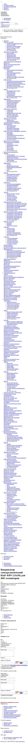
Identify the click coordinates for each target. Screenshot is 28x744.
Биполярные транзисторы (14, 100)
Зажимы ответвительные (13, 462)
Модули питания (8, 280)
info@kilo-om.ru (5, 26)
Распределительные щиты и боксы (13, 426)
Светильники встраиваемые (11, 335)
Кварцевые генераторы (13, 129)
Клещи (8, 510)
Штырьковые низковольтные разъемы (17, 159)
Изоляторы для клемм (12, 175)
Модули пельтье (8, 245)
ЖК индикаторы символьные (14, 323)
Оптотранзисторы (11, 104)
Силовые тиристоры (12, 114)
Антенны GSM (11, 230)
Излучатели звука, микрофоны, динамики (15, 131)
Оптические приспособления (11, 523)
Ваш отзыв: (4, 649)
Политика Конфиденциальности (12, 714)
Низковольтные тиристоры (14, 113)
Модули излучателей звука (11, 291)
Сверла (6, 526)
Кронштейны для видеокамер (11, 417)
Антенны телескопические (14, 234)
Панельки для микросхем (10, 421)
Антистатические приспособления (13, 527)
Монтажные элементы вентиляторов (16, 209)
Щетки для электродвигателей (12, 64)
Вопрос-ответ (7, 617)
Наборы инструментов (10, 519)
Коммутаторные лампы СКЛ (14, 312)
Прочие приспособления (10, 530)
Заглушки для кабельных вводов (12, 403)
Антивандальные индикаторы (12, 328)
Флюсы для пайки (11, 456)
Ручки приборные (8, 427)
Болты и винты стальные (13, 446)
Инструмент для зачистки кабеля (15, 503)
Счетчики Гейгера (11, 239)
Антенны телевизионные (13, 232)
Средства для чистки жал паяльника (16, 458)
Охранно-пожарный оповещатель (16, 138)
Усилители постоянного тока (11, 359)
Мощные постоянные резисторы (15, 77)
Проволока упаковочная (10, 547)
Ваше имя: (3, 646)
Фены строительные (12, 517)
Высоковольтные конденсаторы (15, 86)
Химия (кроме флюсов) (10, 469)
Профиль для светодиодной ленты (13, 332)
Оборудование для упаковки (11, 544)
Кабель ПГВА (10, 367)
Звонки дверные (8, 533)
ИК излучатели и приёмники (11, 141)
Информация (4, 703)
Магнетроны (10, 148)
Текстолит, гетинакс (9, 470)
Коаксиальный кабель (12, 369)
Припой (9, 455)
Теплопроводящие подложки (14, 437)
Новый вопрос (4, 675)
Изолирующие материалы (11, 433)
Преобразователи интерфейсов (12, 296)
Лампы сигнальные (9, 330)
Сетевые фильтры (8, 246)
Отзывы (6, 616)
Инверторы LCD (11, 54)
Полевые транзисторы (13, 102)
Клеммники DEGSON (13, 185)
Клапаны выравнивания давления (13, 413)
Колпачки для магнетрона (14, 46)
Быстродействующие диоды (14, 96)
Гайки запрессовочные (13, 449)
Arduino (6, 274)
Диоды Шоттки (11, 92)
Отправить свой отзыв (6, 668)
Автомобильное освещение (11, 327)
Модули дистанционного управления (14, 277)
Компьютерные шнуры (13, 384)
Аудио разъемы (11, 154)
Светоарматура (8, 338)
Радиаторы (6, 424)
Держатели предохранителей (11, 401)
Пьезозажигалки (8, 534)
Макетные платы (8, 419)
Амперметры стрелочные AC (14, 213)
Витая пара (10, 363)
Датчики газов (11, 195)
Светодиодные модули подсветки (13, 341)
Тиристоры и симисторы (10, 109)
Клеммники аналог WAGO (14, 188)
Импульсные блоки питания (11, 355)
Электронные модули (9, 273)
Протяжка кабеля (8, 528)
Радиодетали (7, 67)
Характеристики (8, 614)
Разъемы (6, 153)
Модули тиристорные (12, 116)
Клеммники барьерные (13, 189)
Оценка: (3, 657)
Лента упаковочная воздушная (12, 542)
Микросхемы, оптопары (10, 118)
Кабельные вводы (8, 409)
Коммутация (7, 163)
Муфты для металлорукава (14, 464)
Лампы (5, 310)
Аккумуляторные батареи (10, 348)
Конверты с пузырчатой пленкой (12, 540)
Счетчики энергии (12, 243)
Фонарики (6, 342)
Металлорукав (10, 463)
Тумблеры (9, 168)
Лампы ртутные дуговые (13, 317)
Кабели (6, 362)
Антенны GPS (10, 228)
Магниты (9, 223)
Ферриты (9, 224)
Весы (8, 485)
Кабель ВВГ (10, 366)
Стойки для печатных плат (11, 428)
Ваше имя (3, 676)
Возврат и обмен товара (10, 706)
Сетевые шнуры (11, 387)
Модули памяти (8, 293)
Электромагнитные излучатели (15, 135)
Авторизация (7, 18)
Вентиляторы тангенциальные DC (16, 206)
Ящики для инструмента (10, 551)
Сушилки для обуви (9, 535)
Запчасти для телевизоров (11, 52)
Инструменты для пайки (10, 492)
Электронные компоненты (11, 152)
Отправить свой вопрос (6, 695)
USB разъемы (10, 160)
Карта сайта (7, 724)
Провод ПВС (10, 378)
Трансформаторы (11, 125)
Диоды (5, 89)
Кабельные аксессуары (10, 459)
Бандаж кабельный (12, 460)
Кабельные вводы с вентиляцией (12, 410)
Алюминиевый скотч (9, 480)
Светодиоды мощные (12, 307)
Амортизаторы (8, 395)
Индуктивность (11, 127)
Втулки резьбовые (11, 448)
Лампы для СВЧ (11, 49)
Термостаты (7, 260)
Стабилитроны (11, 95)
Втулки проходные (9, 399)
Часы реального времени (10, 298)
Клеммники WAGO (12, 186)
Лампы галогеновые (12, 313)
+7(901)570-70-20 (8, 730)
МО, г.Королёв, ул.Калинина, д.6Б (13, 737)
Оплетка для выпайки (13, 453)
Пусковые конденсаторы (13, 85)
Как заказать (7, 557)
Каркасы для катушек (9, 412)
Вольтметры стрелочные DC (14, 217)
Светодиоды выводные (13, 306)
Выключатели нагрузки (10, 267)
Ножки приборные (9, 420)
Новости (6, 8)
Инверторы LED (11, 56)
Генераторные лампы (12, 145)
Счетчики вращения (12, 238)
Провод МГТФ (11, 374)
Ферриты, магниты (9, 221)
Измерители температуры (14, 490)
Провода (6, 371)
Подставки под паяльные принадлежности (13, 500)
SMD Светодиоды (11, 302)
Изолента (9, 434)
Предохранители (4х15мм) (14, 253)
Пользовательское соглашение (12, 716)
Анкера (9, 444)
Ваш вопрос (4, 682)
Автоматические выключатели (12, 266)
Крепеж (6, 442)
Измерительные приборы (10, 483)
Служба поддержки (6, 720)
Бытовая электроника (9, 531)
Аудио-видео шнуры (12, 382)
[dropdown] (1, 1)
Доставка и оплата (9, 5)
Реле (8, 170)
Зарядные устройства (9, 353)
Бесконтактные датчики (13, 193)
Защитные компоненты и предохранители (15, 248)
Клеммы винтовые (12, 177)
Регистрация (7, 19)
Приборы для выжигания (13, 516)
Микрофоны (10, 134)
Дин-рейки (7, 402)
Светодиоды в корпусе (13, 305)
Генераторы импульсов (10, 281)
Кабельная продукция (9, 360)
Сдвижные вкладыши (12, 466)
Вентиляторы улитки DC (13, 207)
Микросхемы (10, 120)
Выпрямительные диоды (13, 91)
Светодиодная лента (9, 339)
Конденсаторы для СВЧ (13, 47)
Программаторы (8, 521)
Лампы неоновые (11, 316)
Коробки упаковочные (10, 541)
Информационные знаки (10, 407)
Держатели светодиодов (13, 303)
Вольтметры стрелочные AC (14, 216)
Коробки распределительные (11, 414)
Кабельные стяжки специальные (12, 476)
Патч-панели (7, 423)
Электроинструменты (9, 513)
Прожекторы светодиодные (11, 331)
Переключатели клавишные (14, 167)
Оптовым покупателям (10, 6)
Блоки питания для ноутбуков (12, 350)
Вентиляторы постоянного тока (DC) (17, 205)
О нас (5, 4)
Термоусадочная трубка (13, 439)
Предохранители (8, 249)
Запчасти (6, 40)
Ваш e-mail (3, 679)
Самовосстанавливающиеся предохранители (11, 271)
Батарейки (6, 349)
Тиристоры (10, 111)
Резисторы (6, 68)
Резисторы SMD (11, 74)
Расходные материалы (9, 431)
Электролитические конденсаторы (16, 81)
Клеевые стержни (8, 477)
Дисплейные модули (9, 282)
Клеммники (7, 182)
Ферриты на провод (12, 225)
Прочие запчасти (8, 65)
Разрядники (7, 268)
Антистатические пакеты (10, 538)
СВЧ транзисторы (11, 106)
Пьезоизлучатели (11, 136)
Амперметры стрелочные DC (14, 214)
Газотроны (10, 143)
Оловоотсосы (10, 496)
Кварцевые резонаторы (13, 128)
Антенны (6, 227)
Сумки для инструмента (10, 520)
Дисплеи (6, 320)
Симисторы (10, 110)
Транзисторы (7, 99)
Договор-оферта (8, 707)
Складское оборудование (10, 537)
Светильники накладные (10, 337)
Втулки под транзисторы (10, 398)
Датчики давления (12, 196)
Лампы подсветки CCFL (13, 59)
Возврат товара (8, 722)
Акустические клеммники (14, 184)
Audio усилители (8, 275)
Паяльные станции (12, 495)
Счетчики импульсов (12, 241)
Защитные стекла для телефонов (12, 61)
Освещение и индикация (10, 299)
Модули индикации (9, 292)
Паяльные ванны (11, 494)
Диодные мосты (11, 93)
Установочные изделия (10, 394)
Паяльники (10, 498)
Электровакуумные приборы (11, 142)
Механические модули (10, 284)
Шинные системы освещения (11, 344)
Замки (5, 405)
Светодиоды (7, 300)
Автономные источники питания (12, 346)
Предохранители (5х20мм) (14, 255)
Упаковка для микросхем (10, 548)
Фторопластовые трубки (10, 473)
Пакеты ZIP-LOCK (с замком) (12, 545)
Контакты (6, 9)
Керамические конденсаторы (14, 82)
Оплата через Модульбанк (11, 710)
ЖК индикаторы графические (15, 321)
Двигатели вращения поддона (15, 43)
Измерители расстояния (13, 488)
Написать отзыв (5, 645)
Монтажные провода (12, 373)
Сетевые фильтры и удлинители (12, 392)
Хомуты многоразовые (10, 474)
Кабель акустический (12, 364)
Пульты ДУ (7, 63)
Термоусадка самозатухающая (15, 438)
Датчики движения (12, 198)
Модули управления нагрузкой (12, 295)
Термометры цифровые (13, 218)
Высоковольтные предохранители (16, 252)
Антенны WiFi (11, 231)
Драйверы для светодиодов (11, 352)
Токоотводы (7, 430)
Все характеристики (6, 610)
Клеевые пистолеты (12, 515)
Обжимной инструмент (13, 508)
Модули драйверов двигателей (12, 289)
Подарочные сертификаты (11, 725)
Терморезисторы (11, 75)
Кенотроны (10, 146)
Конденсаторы (7, 79)
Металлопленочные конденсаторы (16, 84)
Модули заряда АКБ (9, 278)
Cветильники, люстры (10, 325)
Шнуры (6, 381)
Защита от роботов (6, 660)
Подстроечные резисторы (13, 72)
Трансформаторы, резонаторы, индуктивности (12, 123)
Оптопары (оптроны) (12, 121)
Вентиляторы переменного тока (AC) (17, 203)
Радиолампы (10, 149)
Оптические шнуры (12, 385)
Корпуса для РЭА (8, 416)
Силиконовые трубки (12, 435)
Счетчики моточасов (12, 242)
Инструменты (7, 481)
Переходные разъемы (12, 157)
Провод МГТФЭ (11, 376)
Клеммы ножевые (11, 179)
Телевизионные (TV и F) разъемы (16, 156)
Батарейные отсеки (9, 396)
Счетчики (6, 236)
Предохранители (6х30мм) (14, 256)
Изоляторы (7, 406)
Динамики (9, 132)
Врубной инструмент (12, 509)
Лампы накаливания (12, 314)
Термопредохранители (10, 259)
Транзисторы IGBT (12, 103)
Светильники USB (9, 334)
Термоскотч (7, 478)
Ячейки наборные (8, 549)
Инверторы (7, 356)
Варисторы (7, 264)
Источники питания (9, 345)
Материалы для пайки (9, 452)
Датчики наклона (11, 199)
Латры (5, 357)
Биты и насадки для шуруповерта (13, 524)
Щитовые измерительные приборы (13, 211)
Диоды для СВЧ (11, 45)
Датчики (6, 192)
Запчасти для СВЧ (8, 42)
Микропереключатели (13, 166)
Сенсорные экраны (12, 324)
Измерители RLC (11, 487)
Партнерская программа (10, 717)
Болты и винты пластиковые (14, 445)
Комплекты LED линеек (13, 57)
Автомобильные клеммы (13, 174)
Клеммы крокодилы (12, 178)
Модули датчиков (8, 285)
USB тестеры (10, 484)
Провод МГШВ (11, 377)
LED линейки (10, 53)
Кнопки (9, 164)
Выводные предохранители (14, 250)
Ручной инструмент (9, 502)
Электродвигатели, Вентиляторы (12, 202)
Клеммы (6, 173)
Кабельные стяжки (9, 471)
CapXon (3, 590)
